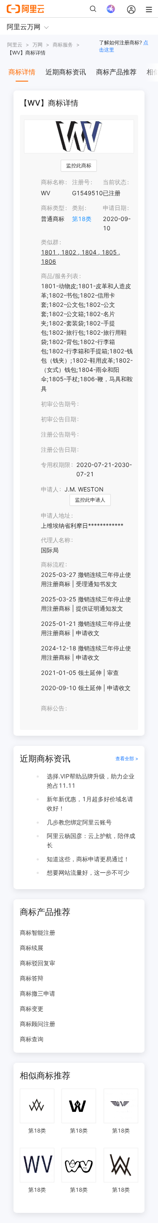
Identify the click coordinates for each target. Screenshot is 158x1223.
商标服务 (63, 44)
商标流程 (52, 564)
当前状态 (114, 182)
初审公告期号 (58, 403)
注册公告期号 (58, 434)
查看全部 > (126, 759)
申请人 (50, 489)
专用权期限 (55, 464)
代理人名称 (55, 539)
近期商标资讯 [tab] (66, 72)
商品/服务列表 (59, 275)
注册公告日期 (58, 449)
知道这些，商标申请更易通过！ (88, 859)
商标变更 (31, 1008)
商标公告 (52, 708)
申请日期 (114, 207)
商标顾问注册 (37, 1023)
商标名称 (52, 182)
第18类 (81, 218)
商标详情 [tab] (21, 72)
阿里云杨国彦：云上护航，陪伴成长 (91, 840)
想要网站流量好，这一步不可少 (88, 872)
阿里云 (14, 44)
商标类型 (52, 207)
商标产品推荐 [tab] (116, 72)
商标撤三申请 (37, 993)
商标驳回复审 (37, 962)
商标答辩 (31, 978)
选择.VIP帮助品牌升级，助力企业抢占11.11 (90, 781)
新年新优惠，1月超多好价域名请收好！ (90, 803)
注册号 (81, 182)
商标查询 (31, 1039)
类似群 (50, 242)
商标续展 (31, 947)
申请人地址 (55, 515)
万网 (37, 44)
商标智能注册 (37, 932)
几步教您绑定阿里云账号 (79, 822)
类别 (78, 207)
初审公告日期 (58, 419)
